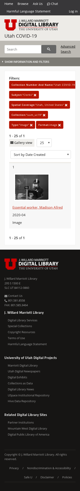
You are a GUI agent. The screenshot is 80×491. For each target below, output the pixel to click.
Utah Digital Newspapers (24, 371)
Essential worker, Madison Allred (37, 207)
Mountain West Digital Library (27, 428)
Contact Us (14, 296)
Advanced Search (68, 48)
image (48, 124)
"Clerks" (23, 94)
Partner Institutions (21, 422)
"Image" (21, 124)
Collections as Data (20, 383)
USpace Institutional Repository (29, 395)
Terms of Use (16, 338)
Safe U (28, 477)
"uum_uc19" (27, 114)
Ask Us (38, 4)
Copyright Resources (21, 332)
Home (8, 4)
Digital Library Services (22, 320)
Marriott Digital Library (23, 365)
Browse (23, 4)
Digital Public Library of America (28, 434)
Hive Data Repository (22, 401)
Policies (67, 477)
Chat (54, 4)
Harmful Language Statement (28, 11)
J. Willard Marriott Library (20, 279)
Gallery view (22, 143)
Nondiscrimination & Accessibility (49, 468)
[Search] (48, 49)
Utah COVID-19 (20, 36)
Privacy (14, 468)
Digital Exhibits (17, 377)
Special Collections (20, 326)
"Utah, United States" (38, 104)
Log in (73, 11)
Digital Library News (21, 389)
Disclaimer (47, 477)
